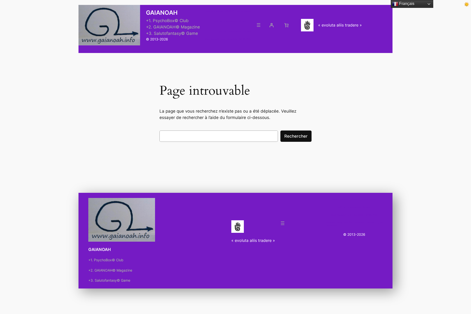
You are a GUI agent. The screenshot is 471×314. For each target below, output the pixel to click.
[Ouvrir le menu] (259, 25)
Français (406, 3)
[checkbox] (466, 4)
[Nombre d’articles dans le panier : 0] (286, 25)
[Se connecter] (271, 25)
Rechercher (296, 136)
